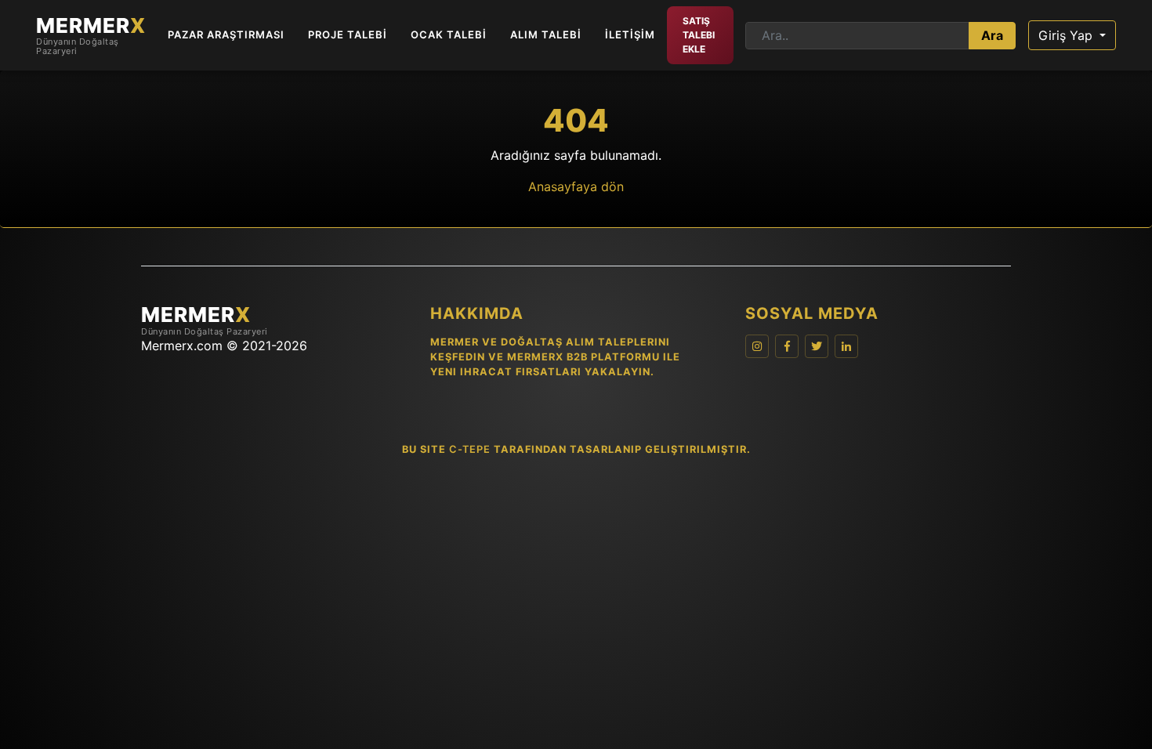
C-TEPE (470, 449)
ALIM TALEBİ (545, 34)
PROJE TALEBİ (347, 34)
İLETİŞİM (630, 34)
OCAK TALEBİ (449, 34)
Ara (992, 35)
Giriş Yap (1067, 35)
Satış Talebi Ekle (699, 35)
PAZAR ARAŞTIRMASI (226, 34)
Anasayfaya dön (576, 186)
